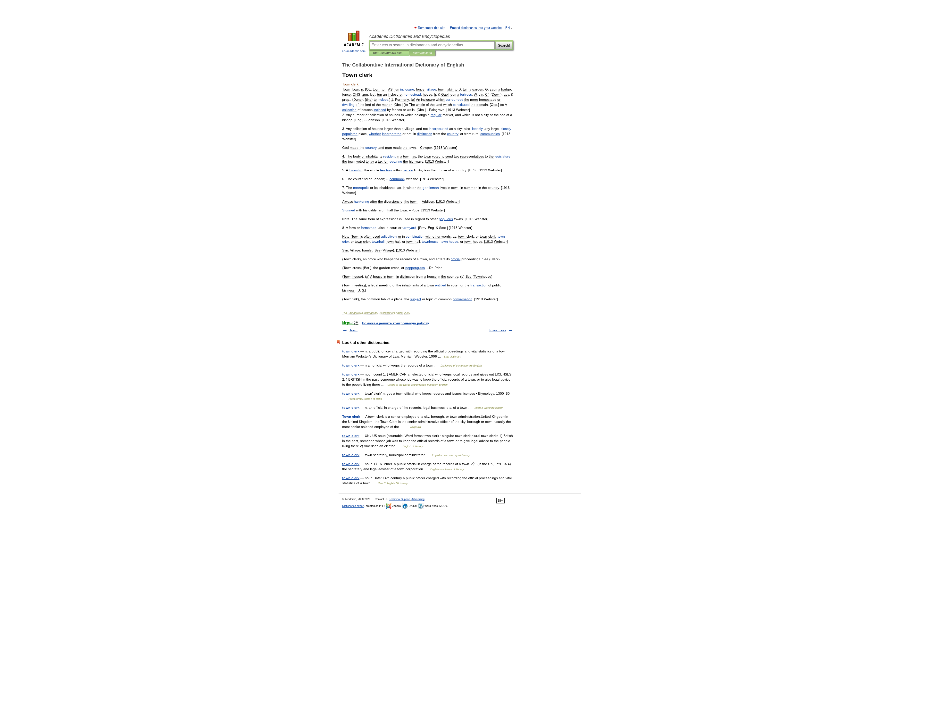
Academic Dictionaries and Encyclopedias (409, 36)
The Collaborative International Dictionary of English (389, 53)
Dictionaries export (353, 505)
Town (354, 330)
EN (507, 28)
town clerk (350, 351)
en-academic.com (354, 51)
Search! (504, 45)
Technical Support (399, 499)
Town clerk (351, 416)
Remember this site (431, 28)
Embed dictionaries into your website (476, 28)
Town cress (497, 330)
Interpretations (422, 53)
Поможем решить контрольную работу (395, 323)
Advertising (417, 499)
